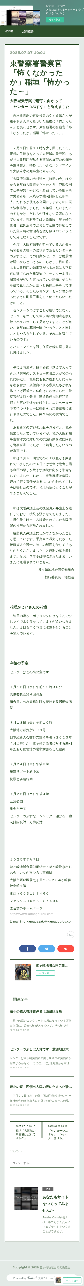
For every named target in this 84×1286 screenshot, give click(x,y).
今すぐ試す (55, 19)
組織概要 (28, 31)
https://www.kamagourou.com (31, 913)
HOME (9, 31)
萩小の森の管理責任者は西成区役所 (36, 1011)
